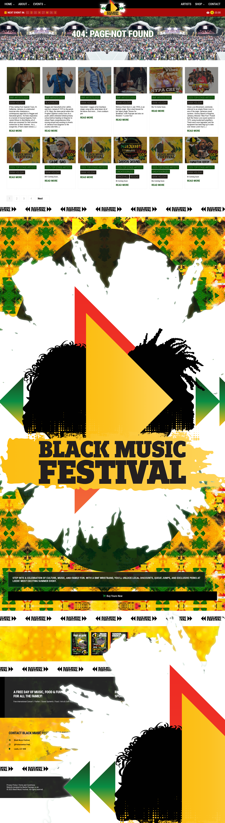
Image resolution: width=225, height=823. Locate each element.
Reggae (134, 176)
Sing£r (94, 151)
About (23, 4)
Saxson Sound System (130, 151)
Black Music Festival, (19, 740)
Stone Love (201, 81)
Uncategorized (125, 171)
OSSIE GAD (59, 151)
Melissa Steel (130, 81)
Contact (214, 4)
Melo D (23, 151)
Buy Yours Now (112, 595)
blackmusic (52, 102)
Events (39, 4)
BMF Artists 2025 (19, 97)
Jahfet (59, 81)
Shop (200, 4)
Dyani (23, 81)
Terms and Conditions (27, 785)
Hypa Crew (166, 81)
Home (10, 4)
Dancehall (122, 176)
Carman (166, 151)
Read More (15, 130)
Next (40, 198)
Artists (186, 4)
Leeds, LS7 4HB (17, 749)
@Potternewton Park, (19, 744)
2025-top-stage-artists (201, 97)
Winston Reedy (201, 151)
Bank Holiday (17, 102)
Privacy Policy (12, 785)
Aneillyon (95, 81)
